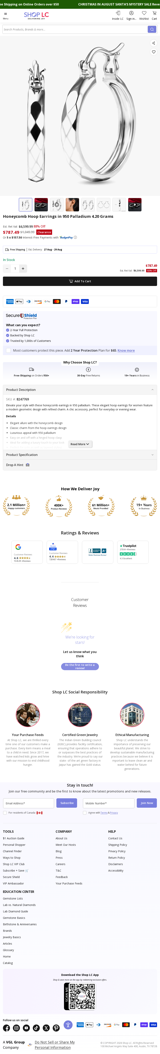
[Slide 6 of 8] (103, 205)
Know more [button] (126, 350)
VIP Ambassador (13, 883)
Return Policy (116, 857)
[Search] (152, 29)
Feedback (62, 877)
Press (59, 857)
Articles (7, 943)
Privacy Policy (116, 851)
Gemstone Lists (13, 898)
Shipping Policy (117, 845)
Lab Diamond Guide (15, 911)
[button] (75, 237)
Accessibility (115, 870)
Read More (78, 444)
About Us (61, 838)
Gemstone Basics (14, 918)
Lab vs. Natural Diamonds (19, 905)
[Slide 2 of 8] (41, 205)
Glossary (8, 950)
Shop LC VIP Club (14, 864)
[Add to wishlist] (153, 51)
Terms (104, 812)
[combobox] (76, 29)
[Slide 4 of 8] (72, 205)
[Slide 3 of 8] (57, 205)
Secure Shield (11, 877)
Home (7, 956)
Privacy (114, 812)
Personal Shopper (14, 845)
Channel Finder (12, 851)
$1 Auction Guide (13, 838)
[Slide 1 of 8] (25, 205)
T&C (58, 870)
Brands (7, 931)
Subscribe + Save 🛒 (15, 870)
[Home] (40, 16)
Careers (60, 864)
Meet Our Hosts (66, 845)
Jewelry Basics (12, 937)
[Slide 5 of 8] (88, 205)
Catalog (8, 963)
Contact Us (115, 838)
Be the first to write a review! (80, 666)
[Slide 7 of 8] (119, 205)
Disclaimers (115, 864)
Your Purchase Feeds (69, 883)
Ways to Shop (11, 857)
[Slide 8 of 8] (135, 205)
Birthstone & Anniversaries (20, 924)
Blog (58, 851)
